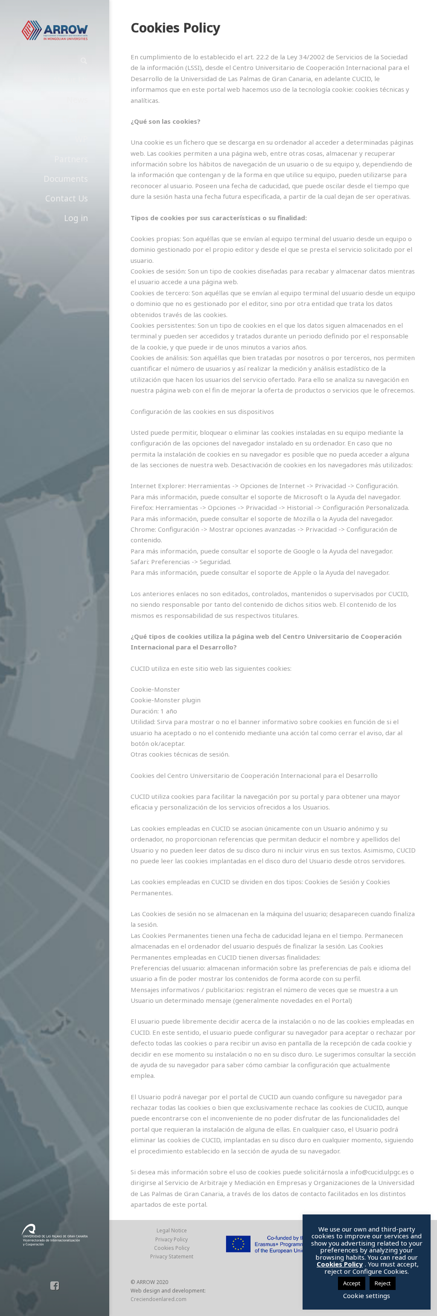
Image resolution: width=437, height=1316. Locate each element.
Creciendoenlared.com (158, 1299)
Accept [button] (351, 1283)
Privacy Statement (171, 1256)
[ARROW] (54, 30)
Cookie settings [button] (366, 1295)
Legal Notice (172, 1230)
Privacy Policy (171, 1239)
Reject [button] (382, 1283)
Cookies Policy (171, 1248)
